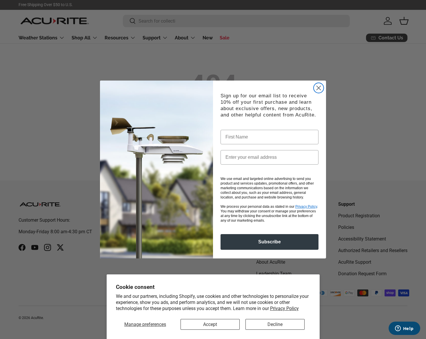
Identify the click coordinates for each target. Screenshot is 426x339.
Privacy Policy (284, 308)
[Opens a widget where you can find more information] (404, 329)
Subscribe (269, 241)
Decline (275, 324)
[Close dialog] (319, 88)
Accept (210, 324)
